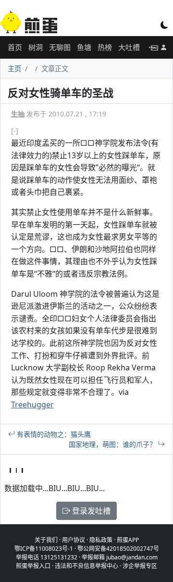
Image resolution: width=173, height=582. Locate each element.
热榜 (105, 47)
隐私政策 (100, 540)
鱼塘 (84, 47)
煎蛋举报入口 (33, 566)
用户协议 (73, 540)
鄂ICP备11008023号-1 (43, 548)
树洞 (35, 47)
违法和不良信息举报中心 (86, 566)
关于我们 (46, 540)
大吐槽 (129, 47)
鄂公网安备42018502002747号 (118, 548)
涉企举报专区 (140, 566)
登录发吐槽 (90, 511)
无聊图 (60, 47)
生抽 (18, 113)
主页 (14, 68)
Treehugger (32, 404)
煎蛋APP (128, 540)
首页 (15, 47)
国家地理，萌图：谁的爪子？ (113, 444)
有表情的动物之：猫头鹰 (53, 434)
